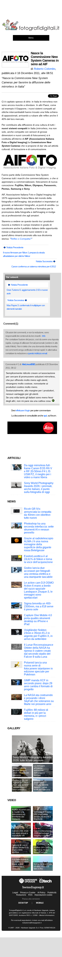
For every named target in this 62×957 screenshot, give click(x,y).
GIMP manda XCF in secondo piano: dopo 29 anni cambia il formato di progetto (38, 685)
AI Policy (41, 892)
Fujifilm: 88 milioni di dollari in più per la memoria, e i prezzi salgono (36, 714)
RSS (30, 895)
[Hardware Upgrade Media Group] (33, 890)
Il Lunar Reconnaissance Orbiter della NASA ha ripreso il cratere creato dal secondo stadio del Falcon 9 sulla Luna (38, 650)
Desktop (23, 903)
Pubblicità (51, 892)
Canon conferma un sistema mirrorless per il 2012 (33, 266)
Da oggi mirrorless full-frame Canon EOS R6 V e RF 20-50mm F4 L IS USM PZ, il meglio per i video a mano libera (38, 471)
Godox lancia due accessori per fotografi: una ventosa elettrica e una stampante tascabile (38, 572)
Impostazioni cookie (43, 895)
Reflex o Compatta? (21, 238)
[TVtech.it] (45, 883)
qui (45, 415)
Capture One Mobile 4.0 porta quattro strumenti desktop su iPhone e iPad (38, 620)
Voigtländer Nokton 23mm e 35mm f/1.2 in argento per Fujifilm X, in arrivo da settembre (38, 634)
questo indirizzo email (37, 353)
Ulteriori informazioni (46, 915)
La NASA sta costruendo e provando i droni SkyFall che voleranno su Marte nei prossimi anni (39, 699)
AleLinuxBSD (28, 364)
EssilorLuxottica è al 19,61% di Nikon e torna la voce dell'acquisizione (38, 559)
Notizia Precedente (14, 247)
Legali (15, 892)
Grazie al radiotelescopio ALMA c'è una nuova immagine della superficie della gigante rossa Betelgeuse (38, 544)
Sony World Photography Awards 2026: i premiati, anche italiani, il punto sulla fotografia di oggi (38, 487)
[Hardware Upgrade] (28, 883)
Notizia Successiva (44, 261)
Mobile (40, 903)
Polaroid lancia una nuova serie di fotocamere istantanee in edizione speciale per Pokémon (38, 668)
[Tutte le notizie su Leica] (32, 433)
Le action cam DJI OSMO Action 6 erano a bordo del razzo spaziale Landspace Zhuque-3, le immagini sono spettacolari (39, 590)
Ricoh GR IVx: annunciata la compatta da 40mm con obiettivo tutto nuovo (37, 513)
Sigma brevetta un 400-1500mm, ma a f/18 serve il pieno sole (38, 606)
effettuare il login (23, 410)
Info (43, 336)
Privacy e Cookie (27, 892)
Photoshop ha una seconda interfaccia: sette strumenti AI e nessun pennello (39, 528)
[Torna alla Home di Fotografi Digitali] (31, 30)
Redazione (21, 895)
